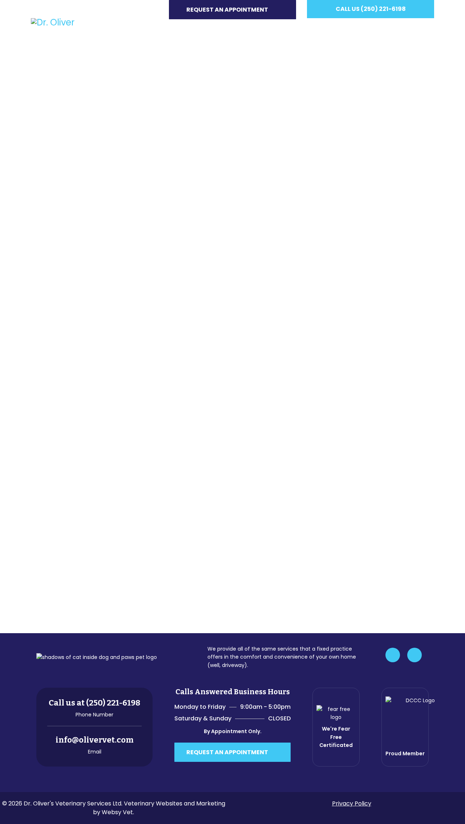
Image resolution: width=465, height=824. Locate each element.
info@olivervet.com (95, 740)
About (214, 28)
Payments (351, 28)
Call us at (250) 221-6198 (94, 703)
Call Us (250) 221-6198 (371, 9)
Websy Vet (117, 812)
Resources (302, 28)
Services (254, 28)
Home (185, 28)
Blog (384, 28)
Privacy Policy (351, 803)
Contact (417, 28)
